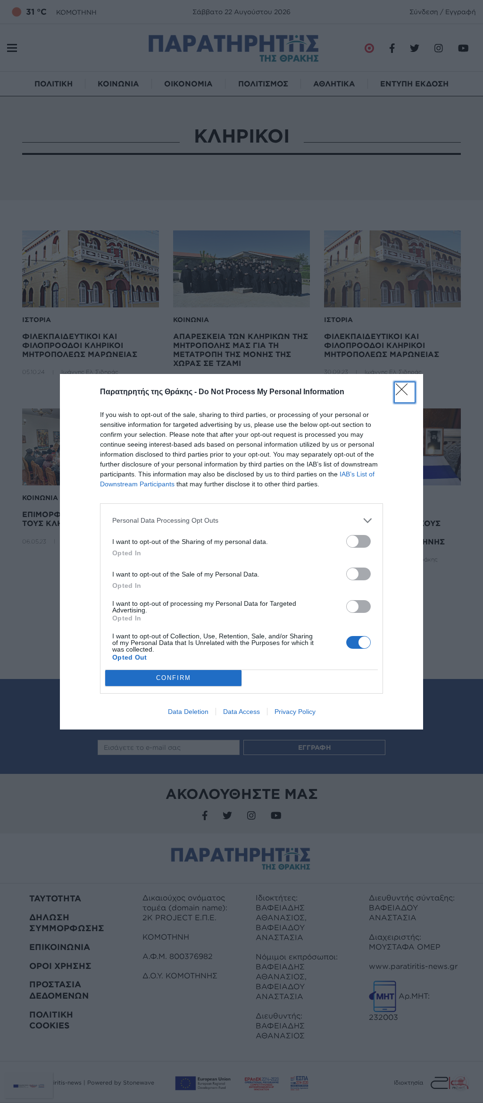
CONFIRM (173, 677)
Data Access (241, 711)
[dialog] (241, 552)
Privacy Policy (295, 711)
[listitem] (241, 521)
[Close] (405, 392)
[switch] (358, 541)
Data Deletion (188, 711)
